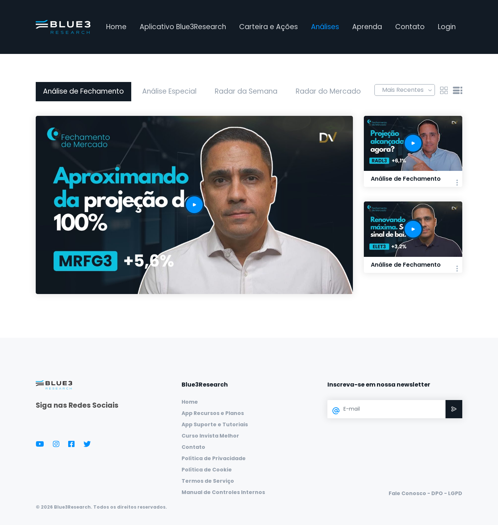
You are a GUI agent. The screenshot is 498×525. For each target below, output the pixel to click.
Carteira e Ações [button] (268, 27)
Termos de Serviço (208, 481)
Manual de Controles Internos (223, 492)
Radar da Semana (246, 91)
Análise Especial (169, 91)
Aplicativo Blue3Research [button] (183, 27)
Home (116, 27)
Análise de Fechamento (83, 91)
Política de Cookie (207, 469)
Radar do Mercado (328, 91)
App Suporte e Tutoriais (215, 424)
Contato (410, 27)
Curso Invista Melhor (210, 435)
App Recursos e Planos (213, 413)
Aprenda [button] (367, 27)
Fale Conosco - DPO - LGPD (425, 493)
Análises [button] (325, 27)
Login (447, 27)
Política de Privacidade (214, 458)
